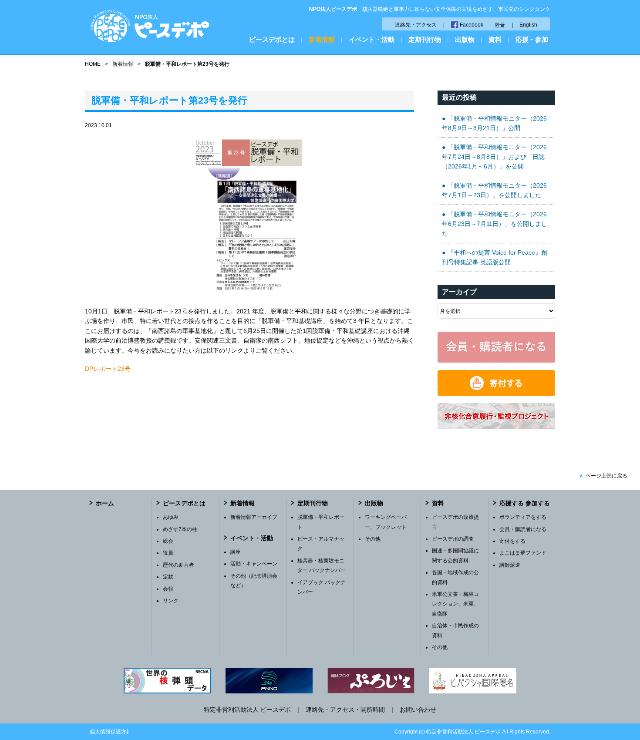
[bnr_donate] (496, 393)
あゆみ (171, 517)
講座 (235, 552)
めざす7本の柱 (180, 529)
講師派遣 (509, 565)
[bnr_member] (496, 360)
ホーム (105, 503)
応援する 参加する (524, 503)
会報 (168, 589)
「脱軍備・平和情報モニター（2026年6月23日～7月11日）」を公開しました (494, 224)
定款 (168, 577)
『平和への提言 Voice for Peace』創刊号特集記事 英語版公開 (494, 257)
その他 (373, 539)
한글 (500, 25)
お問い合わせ (418, 709)
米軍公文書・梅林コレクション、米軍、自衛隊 (455, 604)
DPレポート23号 (108, 368)
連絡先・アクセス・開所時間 (345, 709)
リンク (171, 601)
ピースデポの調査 (453, 539)
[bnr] (496, 427)
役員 (168, 553)
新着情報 (322, 39)
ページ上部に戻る (603, 476)
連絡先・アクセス (416, 25)
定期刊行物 (424, 39)
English (528, 25)
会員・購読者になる (522, 529)
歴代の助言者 (178, 565)
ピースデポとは (272, 39)
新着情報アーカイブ (253, 517)
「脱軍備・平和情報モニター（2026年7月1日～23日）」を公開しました (494, 190)
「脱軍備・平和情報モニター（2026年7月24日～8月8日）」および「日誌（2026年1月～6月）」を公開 (494, 157)
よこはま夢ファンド (522, 553)
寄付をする (512, 541)
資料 (495, 39)
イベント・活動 (371, 39)
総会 (168, 541)
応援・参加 (531, 39)
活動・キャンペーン (253, 564)
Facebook (471, 25)
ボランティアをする (522, 517)
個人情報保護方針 (110, 732)
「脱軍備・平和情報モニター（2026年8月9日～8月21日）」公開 (494, 123)
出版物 (465, 39)
